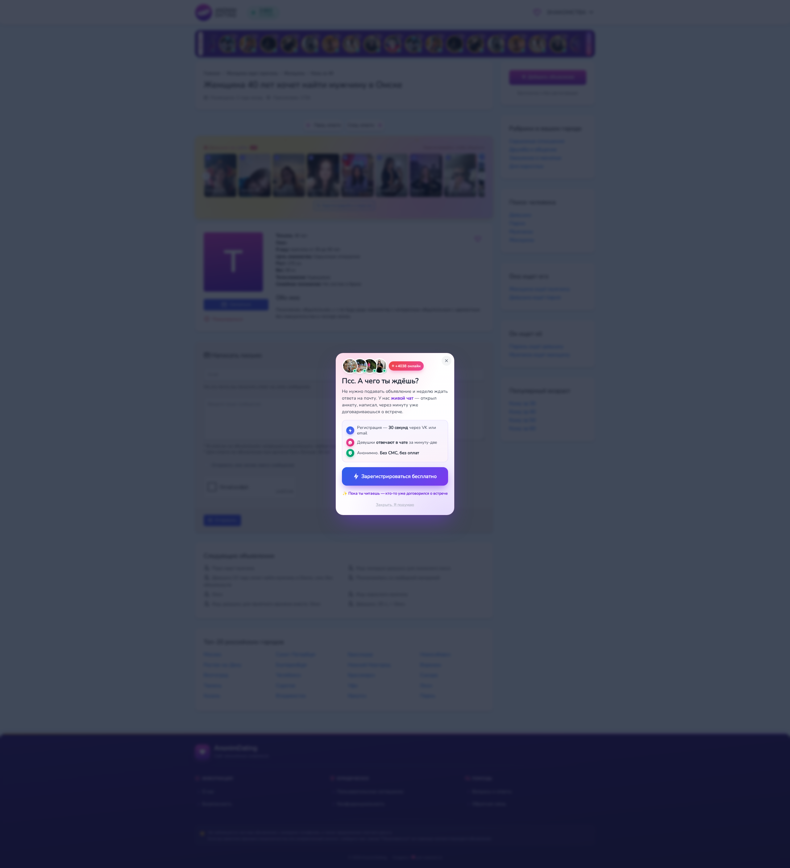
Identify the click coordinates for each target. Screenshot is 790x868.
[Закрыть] (446, 361)
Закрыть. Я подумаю (395, 505)
